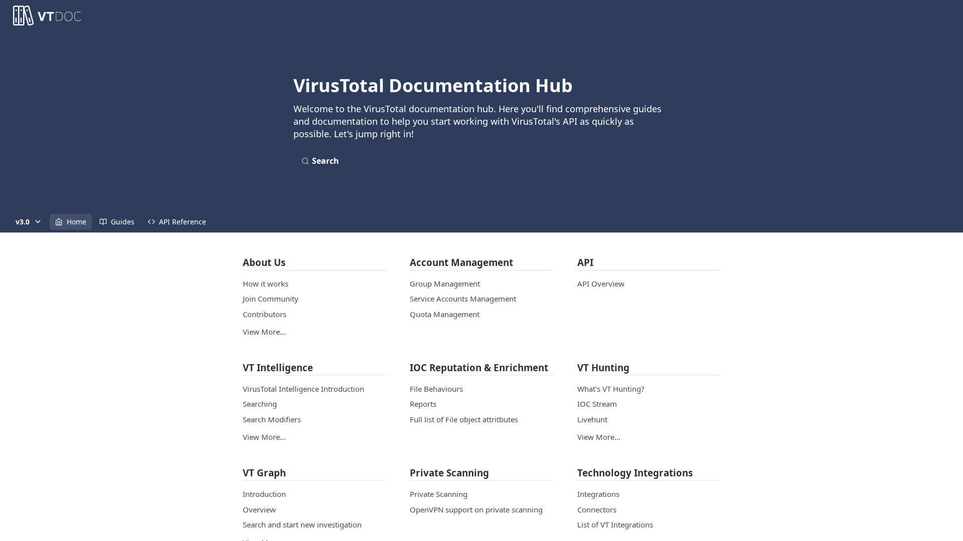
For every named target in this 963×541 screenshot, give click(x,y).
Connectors (596, 509)
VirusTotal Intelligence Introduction (303, 389)
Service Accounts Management (463, 299)
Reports (423, 404)
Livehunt (592, 419)
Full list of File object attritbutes (464, 419)
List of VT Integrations (615, 524)
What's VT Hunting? (611, 389)
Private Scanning (438, 494)
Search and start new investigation (302, 524)
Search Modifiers (272, 419)
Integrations (598, 494)
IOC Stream (597, 404)
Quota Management (444, 314)
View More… (264, 332)
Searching (260, 404)
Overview (259, 509)
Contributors (264, 314)
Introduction (264, 494)
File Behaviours (436, 389)
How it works (265, 284)
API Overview (600, 284)
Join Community (270, 299)
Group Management (445, 284)
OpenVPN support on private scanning (476, 509)
